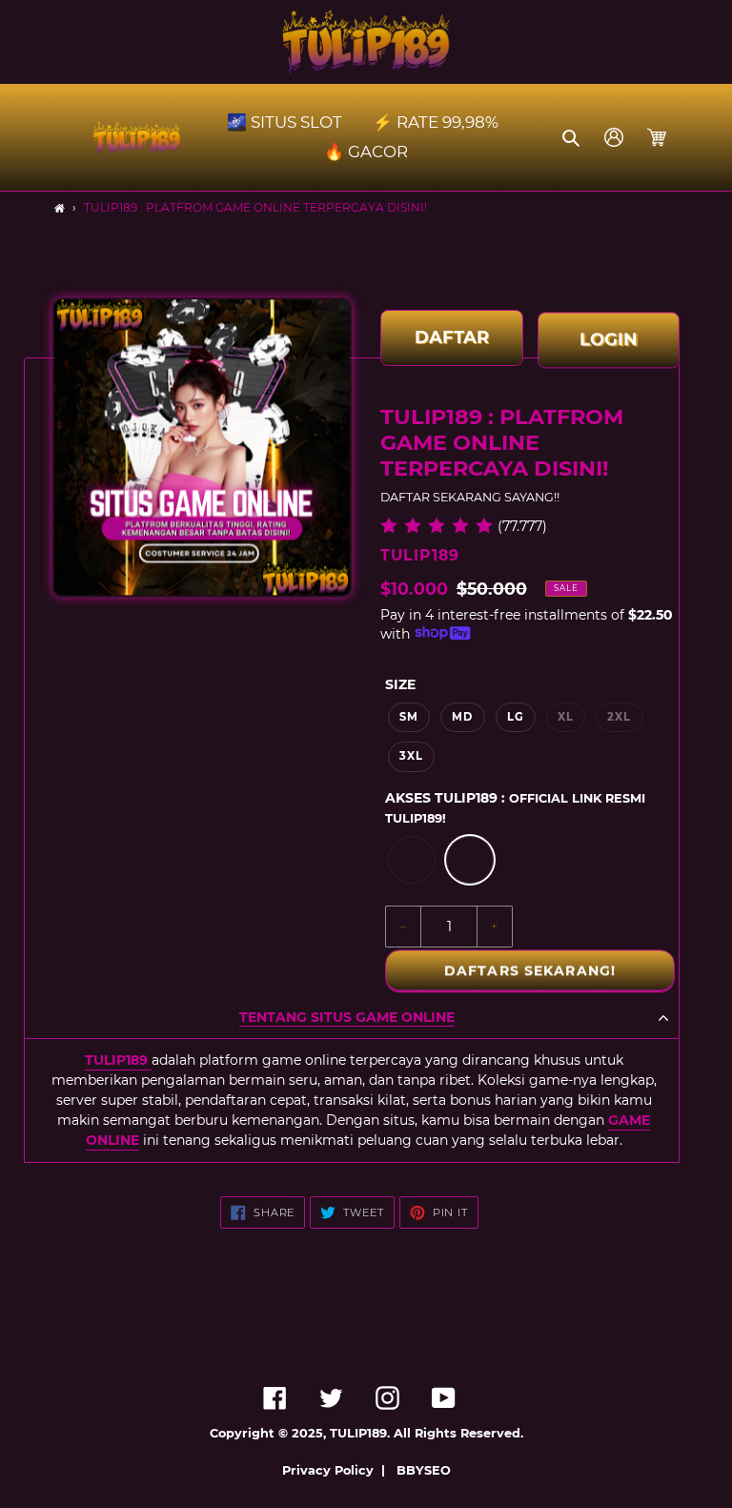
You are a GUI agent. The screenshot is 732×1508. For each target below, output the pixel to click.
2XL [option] (619, 716)
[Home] (59, 208)
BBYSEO (423, 1470)
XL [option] (566, 716)
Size (400, 684)
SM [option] (408, 716)
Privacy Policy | (337, 1470)
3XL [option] (411, 756)
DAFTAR (452, 343)
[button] (572, 137)
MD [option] (462, 716)
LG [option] (515, 716)
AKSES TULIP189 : (515, 807)
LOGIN (609, 337)
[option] (412, 860)
